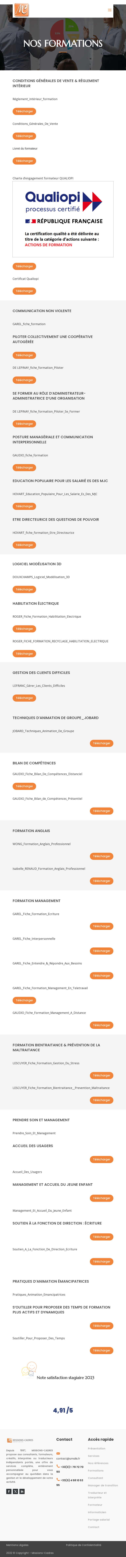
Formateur (95, 1505)
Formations (96, 1471)
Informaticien (97, 1512)
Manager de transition (103, 1485)
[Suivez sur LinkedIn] (22, 1491)
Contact (93, 1527)
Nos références (98, 1463)
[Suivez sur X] (15, 1491)
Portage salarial (99, 1520)
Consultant (95, 1478)
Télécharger (24, 111)
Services (93, 1456)
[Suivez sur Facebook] (8, 1491)
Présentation (96, 1448)
